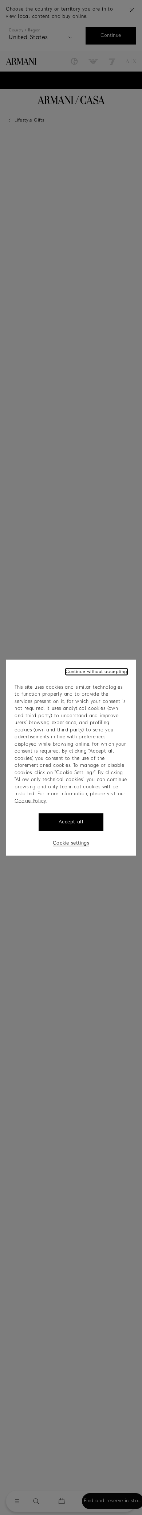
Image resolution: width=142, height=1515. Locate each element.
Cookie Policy (30, 801)
